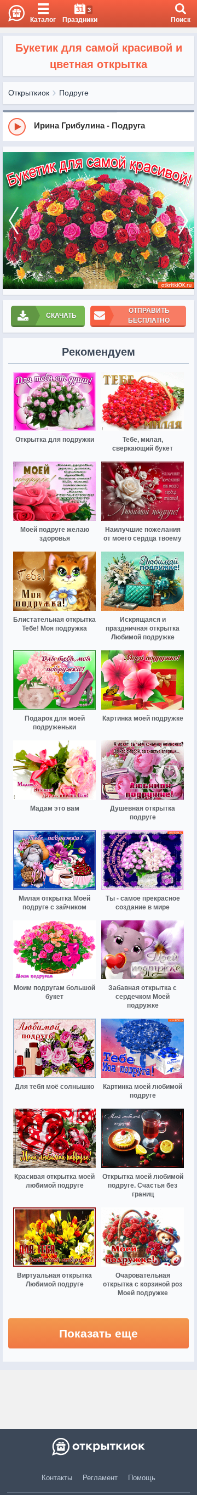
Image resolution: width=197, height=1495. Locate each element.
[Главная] (12, 14)
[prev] (13, 220)
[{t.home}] (98, 1446)
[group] (98, 126)
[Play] (17, 127)
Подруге (74, 92)
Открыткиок (28, 92)
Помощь (141, 1478)
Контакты (57, 1478)
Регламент (100, 1478)
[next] (183, 220)
